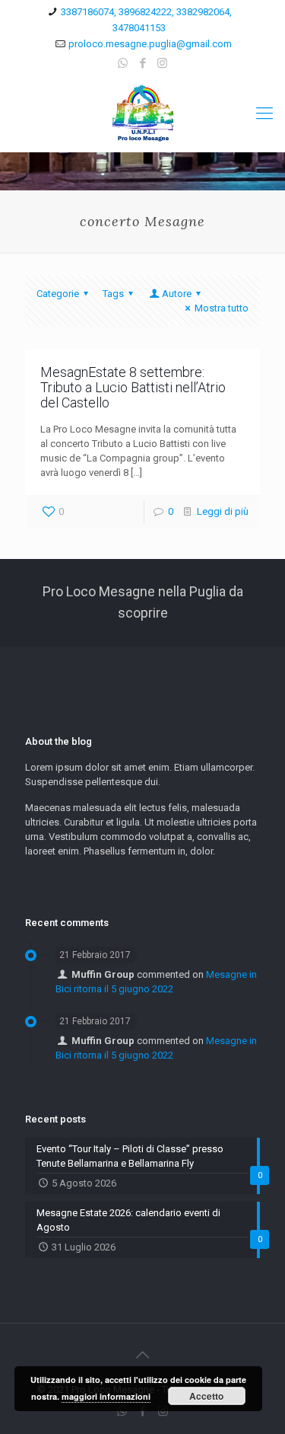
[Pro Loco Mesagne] (142, 113)
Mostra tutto (222, 308)
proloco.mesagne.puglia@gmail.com (150, 44)
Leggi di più (223, 511)
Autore (177, 293)
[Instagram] (162, 63)
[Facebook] (142, 63)
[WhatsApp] (123, 63)
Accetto (206, 1396)
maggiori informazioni (106, 1396)
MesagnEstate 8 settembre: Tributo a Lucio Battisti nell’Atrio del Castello (133, 387)
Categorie (57, 293)
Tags (113, 293)
